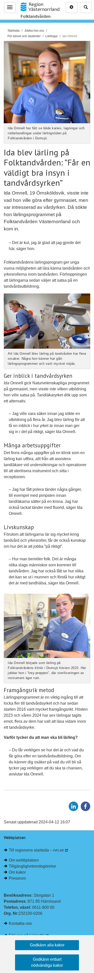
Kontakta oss (20, 923)
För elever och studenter (24, 36)
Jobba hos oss (34, 30)
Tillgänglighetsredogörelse (32, 866)
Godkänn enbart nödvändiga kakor (47, 962)
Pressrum (17, 878)
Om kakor (17, 872)
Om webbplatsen (24, 860)
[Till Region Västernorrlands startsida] (40, 7)
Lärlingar (51, 36)
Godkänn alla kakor (47, 945)
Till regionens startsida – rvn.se (36, 850)
